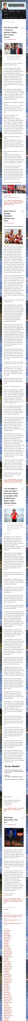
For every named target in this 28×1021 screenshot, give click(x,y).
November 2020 (7, 952)
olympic (5, 480)
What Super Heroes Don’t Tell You (10, 818)
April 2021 (6, 944)
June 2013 (6, 1019)
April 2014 (6, 1004)
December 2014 (7, 996)
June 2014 (6, 1002)
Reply (19, 480)
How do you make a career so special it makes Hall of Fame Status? (11, 32)
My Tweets (6, 908)
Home (5, 11)
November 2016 (7, 980)
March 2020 (6, 960)
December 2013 (7, 1009)
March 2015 (6, 991)
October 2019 (7, 968)
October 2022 (7, 934)
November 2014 (7, 998)
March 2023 (6, 932)
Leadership (6, 202)
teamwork (20, 202)
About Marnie (12, 11)
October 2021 (7, 936)
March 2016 (6, 986)
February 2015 (7, 993)
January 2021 (7, 949)
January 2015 (7, 994)
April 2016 (6, 984)
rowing (15, 480)
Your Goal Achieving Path (10, 918)
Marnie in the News (12, 807)
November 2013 (7, 1011)
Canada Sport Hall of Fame (18, 200)
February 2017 (7, 978)
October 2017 (7, 976)
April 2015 (6, 989)
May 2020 (6, 958)
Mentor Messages (12, 478)
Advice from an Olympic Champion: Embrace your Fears (10, 214)
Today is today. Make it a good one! (12, 922)
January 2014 (7, 1007)
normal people (20, 898)
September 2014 (8, 1001)
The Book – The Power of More (10, 17)
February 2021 (7, 947)
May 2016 (6, 983)
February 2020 (7, 962)
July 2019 (6, 970)
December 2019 (7, 965)
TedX (11, 900)
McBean (11, 202)
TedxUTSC (15, 900)
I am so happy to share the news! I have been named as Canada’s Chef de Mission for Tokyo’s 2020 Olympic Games (11, 494)
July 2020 (6, 957)
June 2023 (6, 931)
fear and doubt (12, 479)
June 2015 (6, 988)
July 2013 (6, 1017)
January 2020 (7, 963)
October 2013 (7, 1012)
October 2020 (7, 953)
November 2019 (7, 966)
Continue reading (8, 894)
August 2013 (7, 1015)
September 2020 (8, 955)
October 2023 (7, 929)
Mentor (18, 11)
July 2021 (6, 939)
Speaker (6, 14)
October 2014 (7, 999)
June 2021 (6, 940)
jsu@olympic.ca (8, 803)
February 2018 (7, 975)
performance (11, 480)
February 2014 (7, 1006)
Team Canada (15, 808)
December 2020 (7, 950)
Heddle (17, 479)
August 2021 (7, 937)
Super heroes (7, 900)
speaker (15, 202)
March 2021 (6, 945)
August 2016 (7, 981)
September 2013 (8, 1014)
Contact (21, 17)
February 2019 (7, 973)
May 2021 (6, 942)
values (5, 203)
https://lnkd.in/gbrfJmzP (14, 196)
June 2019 (6, 971)
